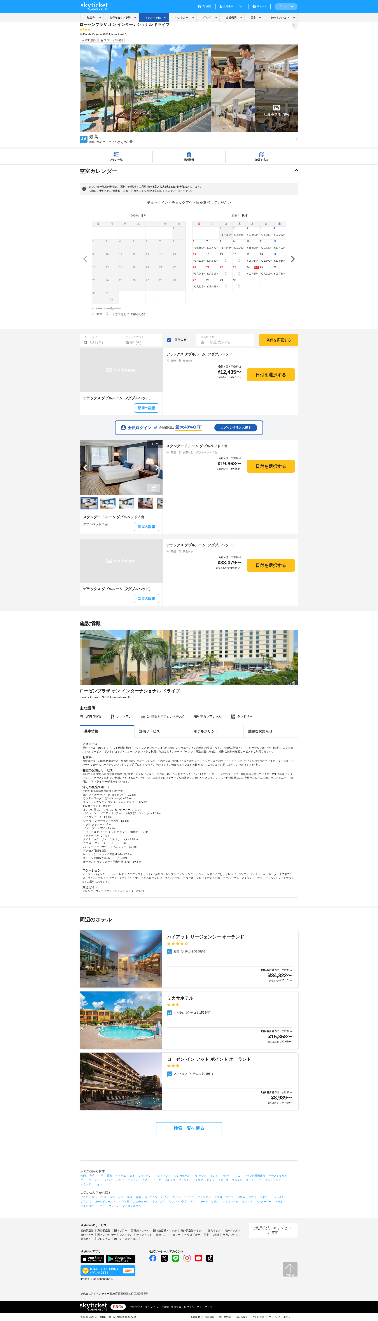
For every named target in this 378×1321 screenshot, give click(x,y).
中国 (100, 1175)
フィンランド (273, 1180)
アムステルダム (131, 1206)
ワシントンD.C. (178, 1201)
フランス (183, 1180)
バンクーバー (263, 1201)
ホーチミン (151, 1197)
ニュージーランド (91, 1180)
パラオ (109, 1180)
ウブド (252, 1197)
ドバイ (101, 1206)
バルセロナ (87, 1206)
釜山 (94, 1197)
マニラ (230, 1197)
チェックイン (92, 337)
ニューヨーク (141, 1201)
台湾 (91, 1175)
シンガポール (182, 1175)
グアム (146, 1180)
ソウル (84, 1197)
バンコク (189, 1197)
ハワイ (120, 1180)
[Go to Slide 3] (126, 503)
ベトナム (121, 1175)
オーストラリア (278, 1175)
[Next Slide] (157, 467)
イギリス (223, 1180)
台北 (112, 1197)
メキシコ (169, 1180)
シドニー (265, 1197)
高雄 (129, 1197)
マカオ (225, 1175)
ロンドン (247, 1201)
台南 (120, 1197)
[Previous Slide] (85, 467)
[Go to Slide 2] (107, 503)
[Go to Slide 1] (89, 503)
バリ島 (241, 1197)
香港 (109, 1175)
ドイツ (210, 1180)
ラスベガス (158, 1201)
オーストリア (254, 1180)
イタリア (197, 1180)
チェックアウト (135, 337)
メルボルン (280, 1197)
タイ (132, 1175)
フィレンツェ (230, 1201)
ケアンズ (85, 1201)
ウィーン (113, 1206)
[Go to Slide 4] (145, 503)
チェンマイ (204, 1197)
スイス (98, 1184)
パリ (193, 1201)
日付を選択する (271, 374)
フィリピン (144, 1175)
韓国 (83, 1175)
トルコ (237, 1175)
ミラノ (215, 1201)
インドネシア (163, 1175)
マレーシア (199, 1175)
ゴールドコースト (105, 1201)
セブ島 (218, 1197)
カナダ (157, 1180)
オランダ (85, 1184)
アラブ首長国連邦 (254, 1175)
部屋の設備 (146, 408)
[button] (276, 110)
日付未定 (180, 340)
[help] (131, 141)
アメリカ (133, 1180)
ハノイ (165, 1197)
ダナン (176, 1197)
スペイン (237, 1180)
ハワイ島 (124, 1201)
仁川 (103, 1197)
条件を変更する (278, 340)
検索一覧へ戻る (189, 1128)
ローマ (203, 1201)
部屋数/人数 (208, 337)
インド (214, 1175)
